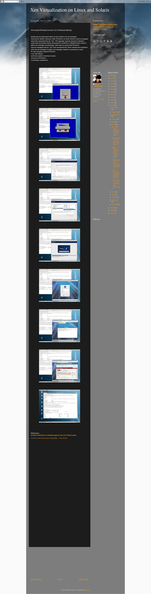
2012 (112, 94)
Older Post (83, 579)
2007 (112, 208)
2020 (112, 75)
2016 (112, 84)
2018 (112, 78)
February (115, 200)
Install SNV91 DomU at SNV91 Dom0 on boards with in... (115, 152)
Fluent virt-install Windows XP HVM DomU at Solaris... (115, 131)
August (114, 119)
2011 (112, 97)
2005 (112, 213)
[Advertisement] (59, 562)
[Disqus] (59, 466)
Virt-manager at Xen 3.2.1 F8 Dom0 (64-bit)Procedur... (116, 164)
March (114, 197)
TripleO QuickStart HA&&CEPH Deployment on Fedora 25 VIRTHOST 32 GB (105, 27)
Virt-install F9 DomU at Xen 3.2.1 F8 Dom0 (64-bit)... (116, 141)
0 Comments (63, 438)
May (113, 192)
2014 (112, 89)
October (115, 112)
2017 (112, 81)
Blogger (87, 590)
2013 (112, 92)
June (114, 124)
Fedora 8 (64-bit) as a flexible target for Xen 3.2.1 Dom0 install (54, 435)
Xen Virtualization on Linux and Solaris (69, 9)
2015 (112, 86)
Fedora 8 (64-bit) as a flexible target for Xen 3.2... (116, 174)
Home (60, 579)
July (113, 122)
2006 (112, 210)
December (115, 107)
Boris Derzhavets (99, 85)
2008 (112, 105)
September (115, 115)
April (113, 194)
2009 (112, 102)
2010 (112, 100)
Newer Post (36, 579)
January (115, 204)
